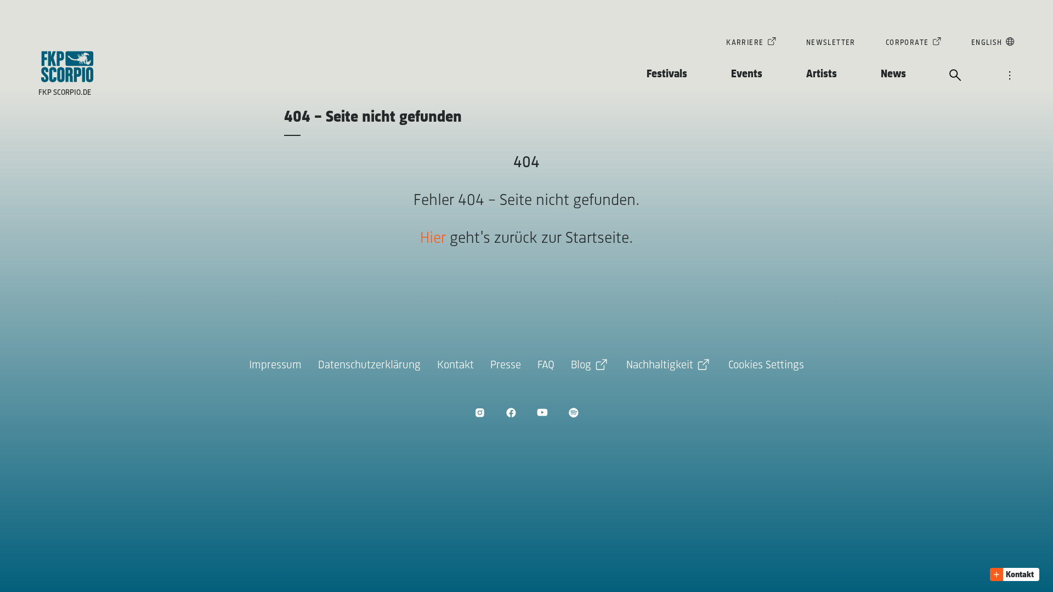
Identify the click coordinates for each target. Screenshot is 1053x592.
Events (746, 74)
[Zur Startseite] (67, 66)
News (893, 74)
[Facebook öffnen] (510, 412)
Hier (433, 238)
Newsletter (831, 43)
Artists (821, 74)
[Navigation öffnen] (1009, 76)
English (987, 43)
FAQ (545, 365)
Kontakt (455, 365)
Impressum (275, 365)
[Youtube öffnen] (542, 412)
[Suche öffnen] (955, 76)
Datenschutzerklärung (369, 365)
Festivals (667, 74)
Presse (505, 365)
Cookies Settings (766, 365)
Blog (581, 365)
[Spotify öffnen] (573, 412)
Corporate (907, 43)
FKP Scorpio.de (64, 93)
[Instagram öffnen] (479, 412)
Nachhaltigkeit (659, 365)
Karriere (744, 43)
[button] (1014, 574)
